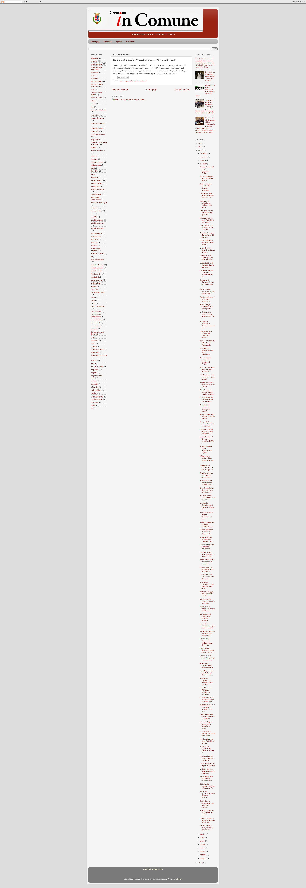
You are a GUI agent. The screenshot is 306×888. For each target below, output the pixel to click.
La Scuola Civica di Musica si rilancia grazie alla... (207, 265)
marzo (202, 851)
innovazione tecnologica (99, 202)
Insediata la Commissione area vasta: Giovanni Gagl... (207, 585)
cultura (121, 81)
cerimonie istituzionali (98, 110)
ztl (92, 408)
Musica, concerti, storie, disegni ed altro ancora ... (206, 827)
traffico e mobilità (97, 366)
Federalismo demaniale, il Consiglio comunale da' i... (207, 324)
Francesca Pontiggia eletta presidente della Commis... (206, 593)
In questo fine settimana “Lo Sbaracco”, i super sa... (207, 749)
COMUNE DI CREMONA (153, 869)
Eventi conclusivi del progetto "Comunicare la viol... (207, 515)
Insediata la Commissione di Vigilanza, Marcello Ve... (207, 506)
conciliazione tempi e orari (98, 135)
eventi (93, 168)
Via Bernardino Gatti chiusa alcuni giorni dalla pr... (207, 377)
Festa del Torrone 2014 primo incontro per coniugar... (206, 691)
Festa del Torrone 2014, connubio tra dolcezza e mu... (207, 554)
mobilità (93, 217)
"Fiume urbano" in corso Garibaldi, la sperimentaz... (207, 220)
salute (93, 297)
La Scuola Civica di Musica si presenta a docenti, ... (207, 227)
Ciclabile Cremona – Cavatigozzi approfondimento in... (207, 273)
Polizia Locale (96, 274)
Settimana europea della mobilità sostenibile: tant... (207, 539)
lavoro (93, 214)
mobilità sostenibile (97, 228)
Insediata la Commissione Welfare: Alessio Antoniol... (206, 681)
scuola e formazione (97, 306)
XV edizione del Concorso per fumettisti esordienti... (205, 617)
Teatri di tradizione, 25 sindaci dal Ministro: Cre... (206, 531)
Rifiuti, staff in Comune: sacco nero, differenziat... (207, 665)
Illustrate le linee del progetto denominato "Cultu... (207, 170)
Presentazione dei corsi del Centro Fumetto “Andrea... (207, 392)
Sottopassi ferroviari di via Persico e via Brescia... (207, 384)
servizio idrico (96, 326)
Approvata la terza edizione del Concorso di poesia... (206, 334)
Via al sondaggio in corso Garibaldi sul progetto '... (207, 741)
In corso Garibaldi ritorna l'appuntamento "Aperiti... (206, 449)
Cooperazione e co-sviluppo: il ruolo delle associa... (206, 569)
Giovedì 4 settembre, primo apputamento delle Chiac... (207, 820)
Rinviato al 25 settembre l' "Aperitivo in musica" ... (205, 408)
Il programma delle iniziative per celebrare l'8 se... (206, 778)
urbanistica (94, 387)
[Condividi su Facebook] (125, 77)
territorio (94, 360)
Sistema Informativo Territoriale (98, 333)
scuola (93, 303)
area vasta (94, 78)
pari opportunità (96, 233)
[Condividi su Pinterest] (128, 77)
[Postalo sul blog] (121, 77)
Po (92, 256)
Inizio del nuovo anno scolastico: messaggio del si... (207, 524)
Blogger (178, 879)
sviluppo (94, 346)
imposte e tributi (96, 183)
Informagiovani (96, 194)
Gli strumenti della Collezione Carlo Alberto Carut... (206, 399)
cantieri (93, 104)
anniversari (94, 72)
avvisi (93, 89)
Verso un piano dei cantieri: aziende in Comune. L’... (207, 758)
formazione (94, 177)
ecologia (93, 156)
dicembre (203, 153)
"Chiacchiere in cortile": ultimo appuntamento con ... (207, 459)
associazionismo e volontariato (97, 85)
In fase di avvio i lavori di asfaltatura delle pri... (207, 250)
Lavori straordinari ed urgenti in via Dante (207, 764)
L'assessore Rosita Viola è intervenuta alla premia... (207, 576)
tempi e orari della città (99, 355)
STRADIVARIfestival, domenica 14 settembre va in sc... (207, 708)
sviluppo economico (97, 349)
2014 (200, 150)
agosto (202, 834)
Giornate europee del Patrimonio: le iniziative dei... (207, 546)
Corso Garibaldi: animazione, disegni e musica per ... (207, 658)
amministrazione (96, 64)
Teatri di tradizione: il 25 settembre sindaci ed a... (207, 299)
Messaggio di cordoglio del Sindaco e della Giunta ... (206, 204)
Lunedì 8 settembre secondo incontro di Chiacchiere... (207, 716)
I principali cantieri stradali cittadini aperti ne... (206, 212)
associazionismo (96, 81)
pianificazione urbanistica (95, 249)
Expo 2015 (94, 171)
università (94, 384)
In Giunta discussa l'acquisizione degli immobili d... (207, 771)
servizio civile (95, 323)
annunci (93, 75)
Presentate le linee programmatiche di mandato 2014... (207, 195)
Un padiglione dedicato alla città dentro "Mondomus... (206, 351)
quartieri (94, 286)
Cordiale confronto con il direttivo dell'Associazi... (206, 475)
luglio (202, 837)
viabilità (93, 393)
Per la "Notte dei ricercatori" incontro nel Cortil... (205, 361)
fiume (93, 174)
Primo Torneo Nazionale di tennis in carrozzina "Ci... (207, 650)
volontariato (95, 402)
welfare (93, 405)
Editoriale (108, 41)
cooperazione (95, 139)
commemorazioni (97, 128)
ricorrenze (94, 289)
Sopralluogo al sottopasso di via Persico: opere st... (207, 467)
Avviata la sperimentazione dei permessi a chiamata (207, 794)
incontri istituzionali (98, 189)
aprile (202, 848)
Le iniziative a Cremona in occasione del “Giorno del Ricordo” (210, 76)
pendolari (94, 242)
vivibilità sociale (96, 399)
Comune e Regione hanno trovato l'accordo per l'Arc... (206, 725)
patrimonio (94, 239)
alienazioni (94, 58)
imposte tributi (96, 186)
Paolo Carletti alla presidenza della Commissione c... (207, 482)
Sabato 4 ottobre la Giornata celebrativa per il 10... (207, 178)
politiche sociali (96, 271)
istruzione (94, 208)
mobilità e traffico (97, 220)
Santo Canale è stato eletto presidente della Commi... (207, 490)
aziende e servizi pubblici (96, 93)
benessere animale (97, 97)
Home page (95, 41)
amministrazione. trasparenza (97, 68)
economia (94, 159)
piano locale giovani (97, 253)
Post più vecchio (182, 89)
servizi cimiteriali (97, 320)
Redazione (130, 41)
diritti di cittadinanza (98, 150)
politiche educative (97, 265)
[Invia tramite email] (118, 77)
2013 (200, 862)
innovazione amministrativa (96, 198)
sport (92, 343)
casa (92, 107)
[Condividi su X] (123, 77)
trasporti (94, 372)
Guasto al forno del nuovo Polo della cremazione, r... (206, 431)
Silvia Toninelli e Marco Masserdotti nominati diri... (207, 291)
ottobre (202, 160)
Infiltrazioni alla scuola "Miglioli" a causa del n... (207, 601)
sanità (93, 300)
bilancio (93, 101)
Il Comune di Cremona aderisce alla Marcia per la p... (207, 283)
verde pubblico (96, 390)
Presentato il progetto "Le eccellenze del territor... (207, 235)
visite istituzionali (97, 396)
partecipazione (96, 236)
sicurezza (94, 329)
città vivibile (95, 115)
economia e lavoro (97, 162)
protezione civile (96, 280)
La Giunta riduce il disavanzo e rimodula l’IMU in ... (207, 440)
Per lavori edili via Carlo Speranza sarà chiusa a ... (207, 497)
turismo (93, 381)
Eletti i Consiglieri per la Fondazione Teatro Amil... (207, 343)
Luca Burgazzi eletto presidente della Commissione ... (207, 673)
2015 (200, 147)
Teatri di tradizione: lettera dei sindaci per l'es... (206, 242)
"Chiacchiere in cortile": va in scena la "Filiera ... (207, 608)
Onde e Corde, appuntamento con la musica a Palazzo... (207, 804)
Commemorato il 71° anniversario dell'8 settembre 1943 (207, 699)
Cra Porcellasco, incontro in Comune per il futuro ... (207, 733)
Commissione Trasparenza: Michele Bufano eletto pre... (206, 642)
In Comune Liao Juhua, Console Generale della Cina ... (207, 315)
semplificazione (96, 311)
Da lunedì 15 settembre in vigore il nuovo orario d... (207, 626)
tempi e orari (95, 352)
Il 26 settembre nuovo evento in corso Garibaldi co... (207, 369)
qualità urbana (95, 283)
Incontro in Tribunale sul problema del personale (207, 812)
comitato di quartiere (98, 123)
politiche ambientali (97, 260)
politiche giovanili (97, 268)
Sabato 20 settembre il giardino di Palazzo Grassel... (207, 416)
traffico (93, 363)
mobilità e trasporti (97, 223)
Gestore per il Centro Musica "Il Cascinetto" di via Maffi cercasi (205, 90)
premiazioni (95, 277)
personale (94, 245)
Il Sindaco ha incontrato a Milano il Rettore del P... (207, 786)
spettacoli (143, 81)
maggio (203, 844)
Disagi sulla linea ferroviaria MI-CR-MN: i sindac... (207, 424)
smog (93, 337)
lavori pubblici (96, 211)
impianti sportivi (96, 180)
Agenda (119, 41)
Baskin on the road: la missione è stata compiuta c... (207, 561)
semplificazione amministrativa (96, 315)
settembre (203, 164)
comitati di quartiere (98, 118)
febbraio (203, 855)
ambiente (94, 61)
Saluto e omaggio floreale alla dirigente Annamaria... (206, 187)
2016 (200, 143)
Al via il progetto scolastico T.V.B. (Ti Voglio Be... (206, 306)
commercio (94, 131)
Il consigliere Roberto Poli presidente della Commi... (207, 633)
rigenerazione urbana (132, 81)
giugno (202, 841)
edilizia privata (96, 165)
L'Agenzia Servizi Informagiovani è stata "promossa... (207, 257)
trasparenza (94, 369)
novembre (203, 157)
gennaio (203, 858)
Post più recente (120, 89)
